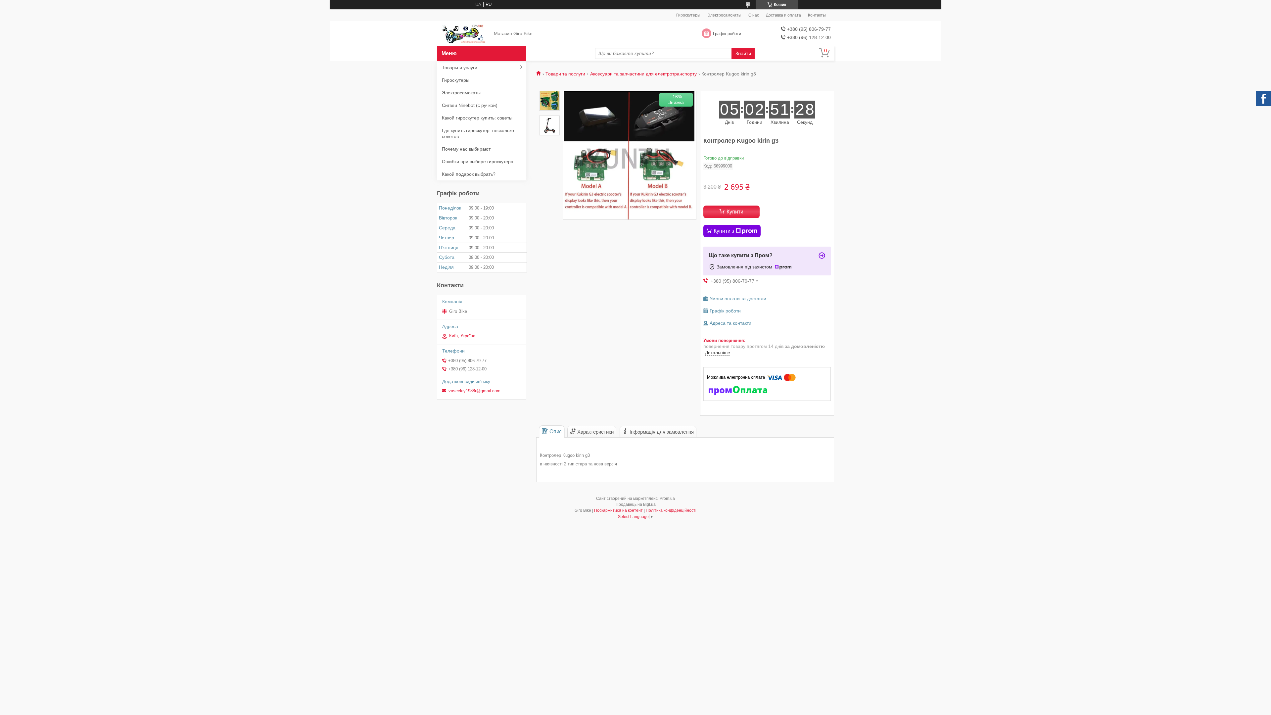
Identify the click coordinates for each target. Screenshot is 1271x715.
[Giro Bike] (464, 33)
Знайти (743, 53)
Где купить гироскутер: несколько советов (478, 133)
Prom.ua (667, 498)
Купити (735, 212)
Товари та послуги (565, 73)
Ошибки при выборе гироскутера (477, 161)
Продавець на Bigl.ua (636, 504)
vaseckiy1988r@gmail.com (474, 390)
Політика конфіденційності (671, 510)
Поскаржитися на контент (618, 510)
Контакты (817, 15)
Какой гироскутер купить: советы (477, 117)
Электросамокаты (724, 15)
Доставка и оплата (783, 15)
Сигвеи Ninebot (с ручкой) (469, 105)
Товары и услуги (459, 67)
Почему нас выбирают (466, 149)
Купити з (724, 231)
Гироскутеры (688, 15)
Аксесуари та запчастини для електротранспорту (643, 73)
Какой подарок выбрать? (468, 174)
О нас (753, 15)
